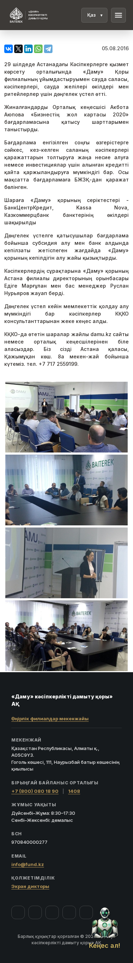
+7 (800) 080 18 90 (35, 791)
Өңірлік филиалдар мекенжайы (50, 718)
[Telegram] (69, 912)
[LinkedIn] (86, 912)
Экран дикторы (30, 886)
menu (118, 15)
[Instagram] (35, 912)
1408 (74, 791)
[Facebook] (18, 912)
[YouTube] (52, 912)
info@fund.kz (27, 864)
